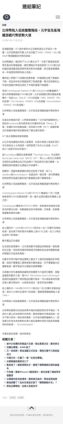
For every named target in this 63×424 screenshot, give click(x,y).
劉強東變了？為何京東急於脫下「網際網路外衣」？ (32, 382)
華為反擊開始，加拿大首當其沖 (22, 386)
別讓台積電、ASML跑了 (18, 347)
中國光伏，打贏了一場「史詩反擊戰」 (25, 358)
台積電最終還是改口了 (18, 361)
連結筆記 (31, 6)
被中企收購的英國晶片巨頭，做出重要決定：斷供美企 (33, 343)
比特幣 (20, 398)
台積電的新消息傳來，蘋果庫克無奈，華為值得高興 (32, 379)
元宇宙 (12, 398)
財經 (4, 25)
